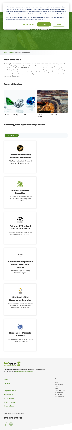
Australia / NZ (59, 384)
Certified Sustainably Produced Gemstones (18, 115)
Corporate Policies (10, 390)
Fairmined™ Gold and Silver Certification (20, 227)
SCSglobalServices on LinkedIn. (5, 424)
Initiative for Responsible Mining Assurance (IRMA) (20, 264)
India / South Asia (60, 390)
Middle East (58, 394)
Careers (6, 379)
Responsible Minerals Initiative (20, 334)
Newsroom (7, 383)
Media (6, 387)
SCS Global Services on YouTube (11, 424)
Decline (59, 24)
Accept (44, 24)
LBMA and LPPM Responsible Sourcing (20, 298)
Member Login (9, 406)
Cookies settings (28, 24)
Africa (56, 382)
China (56, 388)
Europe (57, 386)
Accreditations (9, 398)
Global (57, 379)
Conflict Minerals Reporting (20, 191)
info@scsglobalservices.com (24, 371)
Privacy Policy (9, 394)
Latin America (59, 392)
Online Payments (9, 402)
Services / (12, 52)
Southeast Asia (59, 396)
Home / (6, 52)
